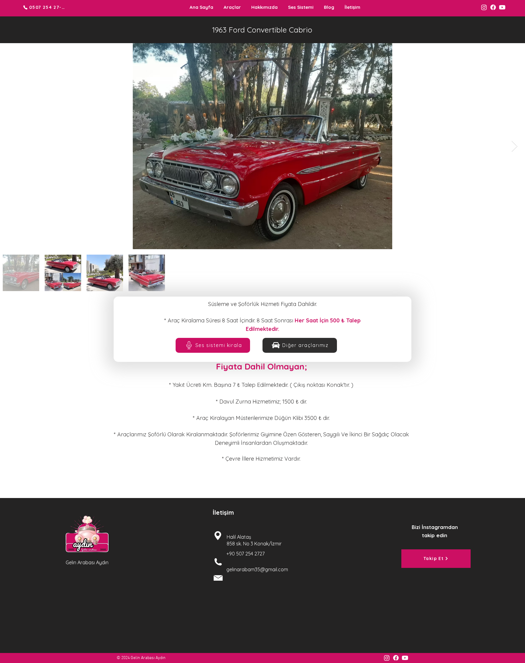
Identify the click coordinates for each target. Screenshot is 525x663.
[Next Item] (514, 146)
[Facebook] (493, 7)
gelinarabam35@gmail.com (257, 569)
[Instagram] (484, 7)
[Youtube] (502, 7)
